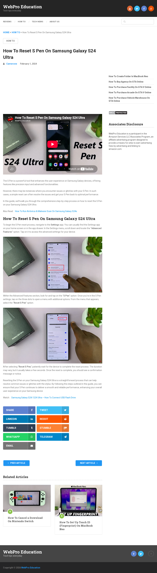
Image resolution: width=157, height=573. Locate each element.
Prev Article (17, 463)
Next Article (88, 463)
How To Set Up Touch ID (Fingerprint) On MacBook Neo (76, 526)
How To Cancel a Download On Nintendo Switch (25, 519)
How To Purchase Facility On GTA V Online (130, 87)
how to (10, 41)
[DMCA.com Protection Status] (118, 115)
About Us (54, 21)
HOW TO (21, 21)
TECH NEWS (37, 21)
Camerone (11, 64)
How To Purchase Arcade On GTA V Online (130, 92)
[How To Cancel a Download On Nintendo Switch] (27, 498)
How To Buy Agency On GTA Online (126, 81)
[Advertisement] (52, 90)
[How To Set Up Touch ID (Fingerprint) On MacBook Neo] (78, 500)
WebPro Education (22, 7)
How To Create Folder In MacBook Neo (128, 76)
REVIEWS (7, 21)
